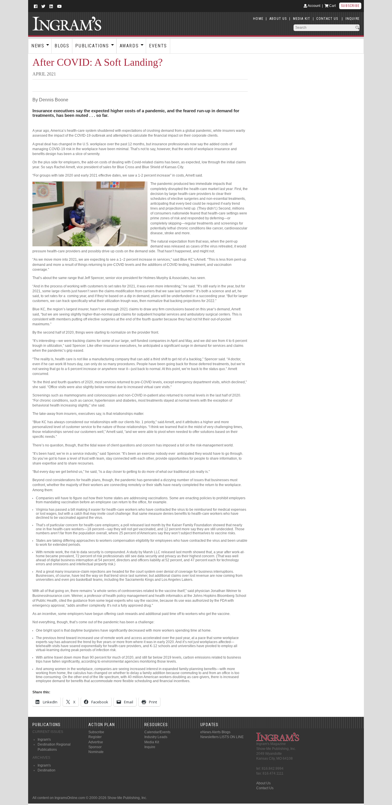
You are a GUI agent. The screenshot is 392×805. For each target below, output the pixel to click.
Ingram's (44, 740)
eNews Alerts (210, 732)
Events (158, 46)
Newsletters (209, 737)
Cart (332, 6)
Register (95, 737)
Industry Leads (155, 737)
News (37, 46)
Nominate (96, 752)
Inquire (149, 747)
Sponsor (95, 747)
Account (313, 6)
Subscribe (350, 6)
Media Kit (151, 742)
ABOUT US (278, 19)
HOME (258, 19)
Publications (92, 46)
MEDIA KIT (302, 19)
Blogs (62, 46)
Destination (46, 770)
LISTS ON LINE (232, 737)
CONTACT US (327, 19)
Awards (129, 46)
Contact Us (264, 788)
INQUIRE (353, 19)
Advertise (95, 742)
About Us (263, 783)
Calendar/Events (157, 732)
